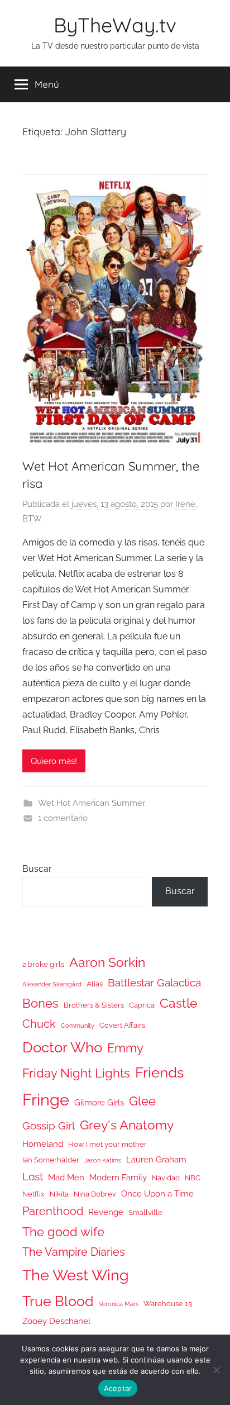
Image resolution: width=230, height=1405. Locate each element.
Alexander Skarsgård (52, 984)
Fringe (45, 1099)
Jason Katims (102, 1160)
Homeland (42, 1143)
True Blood (58, 1301)
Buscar (37, 868)
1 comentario (63, 818)
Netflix (33, 1194)
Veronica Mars (118, 1303)
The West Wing (75, 1275)
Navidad (166, 1178)
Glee (142, 1101)
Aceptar (118, 1388)
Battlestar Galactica (154, 982)
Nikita (59, 1194)
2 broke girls (43, 964)
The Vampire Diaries (73, 1252)
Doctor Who (62, 1047)
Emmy (125, 1048)
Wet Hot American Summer (91, 803)
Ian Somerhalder (50, 1160)
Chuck (39, 1024)
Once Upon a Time (157, 1193)
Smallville (145, 1212)
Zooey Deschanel (56, 1321)
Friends (159, 1072)
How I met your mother (107, 1144)
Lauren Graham (156, 1159)
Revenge (105, 1212)
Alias (95, 984)
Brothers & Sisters (94, 1005)
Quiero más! (54, 761)
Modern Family (118, 1177)
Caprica (142, 1005)
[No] (216, 1369)
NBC (192, 1178)
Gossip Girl (48, 1125)
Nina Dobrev (95, 1194)
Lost (32, 1176)
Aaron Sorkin (107, 962)
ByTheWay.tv (115, 24)
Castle (179, 1002)
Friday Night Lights (76, 1073)
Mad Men (66, 1177)
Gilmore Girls (99, 1102)
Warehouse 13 (167, 1303)
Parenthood (52, 1211)
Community (77, 1025)
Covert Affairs (122, 1025)
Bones (40, 1003)
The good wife (63, 1232)
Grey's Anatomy (127, 1124)
